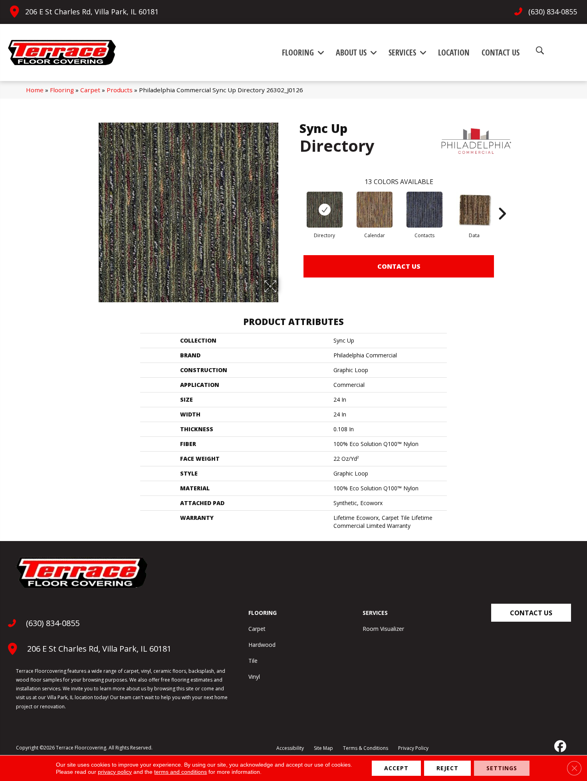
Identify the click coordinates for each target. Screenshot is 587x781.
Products (120, 90)
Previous (295, 202)
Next (502, 202)
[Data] (474, 210)
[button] (531, 613)
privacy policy (115, 772)
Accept (396, 768)
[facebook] (559, 746)
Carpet (90, 90)
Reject (447, 768)
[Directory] (325, 210)
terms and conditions (180, 772)
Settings (501, 768)
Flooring (62, 90)
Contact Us (398, 266)
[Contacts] (424, 210)
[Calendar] (375, 210)
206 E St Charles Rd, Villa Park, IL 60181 (92, 11)
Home (35, 90)
